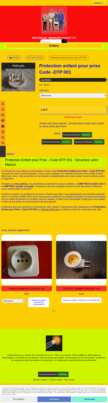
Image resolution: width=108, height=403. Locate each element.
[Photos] (3, 132)
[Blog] (3, 120)
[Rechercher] (64, 41)
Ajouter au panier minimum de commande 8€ (39, 302)
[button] (52, 310)
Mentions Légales (40, 380)
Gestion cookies (56, 380)
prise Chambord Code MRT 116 (26, 288)
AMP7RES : (44, 90)
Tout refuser (54, 399)
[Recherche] (3, 143)
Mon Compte (69, 380)
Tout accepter (89, 399)
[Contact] (3, 115)
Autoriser (86, 135)
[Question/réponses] (3, 137)
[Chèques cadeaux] (3, 126)
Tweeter (57, 133)
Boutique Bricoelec (50, 209)
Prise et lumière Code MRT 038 (81, 288)
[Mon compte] (3, 103)
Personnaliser (18, 399)
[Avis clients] (3, 109)
